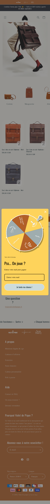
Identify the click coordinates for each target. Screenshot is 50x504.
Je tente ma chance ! (24, 287)
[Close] (45, 212)
